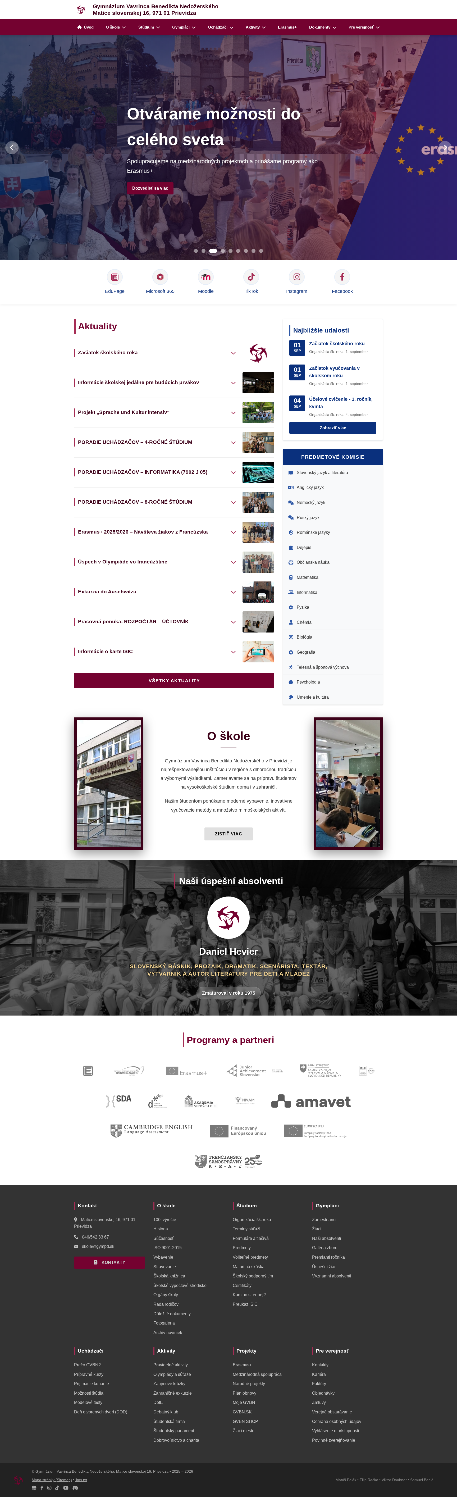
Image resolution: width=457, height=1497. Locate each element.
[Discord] (75, 1488)
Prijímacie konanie (91, 1383)
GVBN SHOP (245, 1421)
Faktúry (319, 1383)
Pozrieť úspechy (153, 171)
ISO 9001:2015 (167, 1247)
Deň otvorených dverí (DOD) (100, 1412)
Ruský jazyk (308, 517)
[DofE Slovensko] (129, 1070)
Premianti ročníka (328, 1257)
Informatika (307, 592)
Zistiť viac (228, 834)
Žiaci (316, 1229)
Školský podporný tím (253, 1276)
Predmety (242, 1247)
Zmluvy (319, 1402)
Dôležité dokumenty (172, 1314)
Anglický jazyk (310, 487)
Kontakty (320, 1365)
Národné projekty (249, 1383)
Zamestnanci (324, 1219)
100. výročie (164, 1219)
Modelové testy (88, 1402)
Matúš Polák (346, 1480)
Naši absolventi (326, 1238)
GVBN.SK (242, 1412)
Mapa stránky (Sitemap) (52, 1480)
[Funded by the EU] (238, 1131)
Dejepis (304, 547)
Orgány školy (165, 1295)
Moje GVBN (244, 1402)
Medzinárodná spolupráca (257, 1374)
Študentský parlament (173, 1430)
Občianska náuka (313, 562)
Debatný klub (165, 1412)
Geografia (306, 652)
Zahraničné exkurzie (172, 1393)
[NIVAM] (244, 1101)
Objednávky (323, 1393)
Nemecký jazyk (311, 502)
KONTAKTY (112, 1262)
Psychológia (308, 682)
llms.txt (81, 1480)
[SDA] (118, 1101)
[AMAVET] (311, 1101)
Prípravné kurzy (88, 1374)
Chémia (304, 622)
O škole (113, 27)
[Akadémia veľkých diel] (201, 1101)
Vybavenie (163, 1257)
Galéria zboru (324, 1247)
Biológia (304, 637)
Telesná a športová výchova (323, 667)
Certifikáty (242, 1285)
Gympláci (181, 27)
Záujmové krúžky (169, 1383)
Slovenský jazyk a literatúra (322, 472)
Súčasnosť (163, 1238)
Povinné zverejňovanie (333, 1440)
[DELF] (367, 1070)
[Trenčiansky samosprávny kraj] (228, 1161)
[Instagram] (49, 1488)
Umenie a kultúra (313, 697)
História (160, 1229)
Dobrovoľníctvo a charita (176, 1440)
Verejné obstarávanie (332, 1412)
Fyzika (303, 607)
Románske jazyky (313, 532)
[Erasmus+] (186, 1070)
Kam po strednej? (249, 1295)
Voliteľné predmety (250, 1257)
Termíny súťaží (246, 1229)
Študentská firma (169, 1421)
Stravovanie (164, 1266)
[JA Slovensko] (254, 1070)
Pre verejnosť (361, 27)
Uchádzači (217, 27)
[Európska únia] (315, 1131)
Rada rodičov (166, 1304)
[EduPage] (88, 1070)
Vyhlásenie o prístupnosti (335, 1430)
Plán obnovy (244, 1393)
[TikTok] (57, 1488)
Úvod (89, 27)
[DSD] (157, 1101)
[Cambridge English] (151, 1131)
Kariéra (319, 1374)
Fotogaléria (164, 1323)
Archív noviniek (167, 1332)
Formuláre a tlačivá (251, 1238)
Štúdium (146, 27)
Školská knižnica (169, 1276)
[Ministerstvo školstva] (320, 1070)
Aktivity (253, 27)
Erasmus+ (287, 27)
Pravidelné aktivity (170, 1365)
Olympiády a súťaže (172, 1374)
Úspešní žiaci (324, 1266)
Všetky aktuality (174, 680)
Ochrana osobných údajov (336, 1421)
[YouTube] (65, 1488)
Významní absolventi (331, 1276)
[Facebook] (41, 1488)
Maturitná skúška (248, 1266)
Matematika (307, 577)
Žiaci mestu (243, 1430)
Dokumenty (319, 27)
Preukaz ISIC (245, 1304)
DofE (158, 1402)
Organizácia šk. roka (252, 1219)
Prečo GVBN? (87, 1365)
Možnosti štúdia (88, 1393)
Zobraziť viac (333, 428)
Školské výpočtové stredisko (180, 1285)
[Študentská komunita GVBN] (34, 1488)
